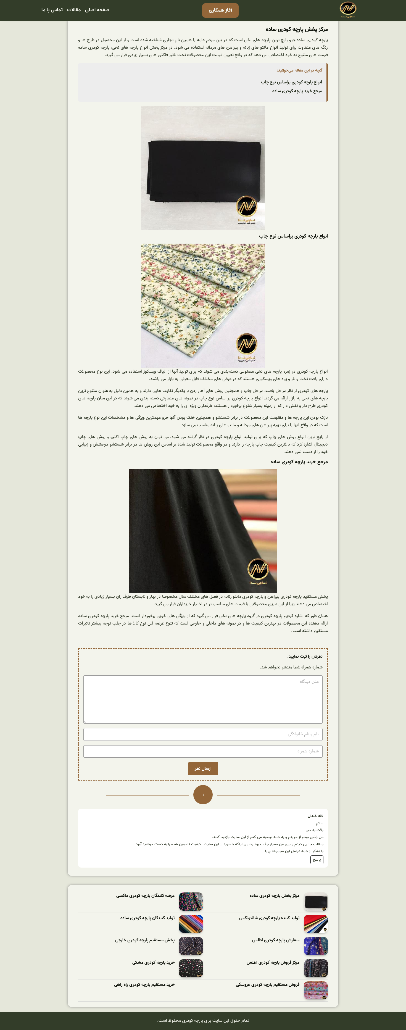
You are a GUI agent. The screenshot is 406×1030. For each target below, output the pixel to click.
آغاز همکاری (220, 10)
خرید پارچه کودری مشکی (153, 962)
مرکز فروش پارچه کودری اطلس (273, 962)
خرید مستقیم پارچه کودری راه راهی (144, 984)
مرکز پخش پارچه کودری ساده (274, 895)
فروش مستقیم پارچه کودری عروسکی (267, 984)
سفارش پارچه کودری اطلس (275, 940)
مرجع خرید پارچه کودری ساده (297, 91)
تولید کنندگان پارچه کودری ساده (147, 918)
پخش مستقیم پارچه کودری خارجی (145, 940)
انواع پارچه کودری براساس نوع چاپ (291, 82)
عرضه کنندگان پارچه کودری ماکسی (145, 895)
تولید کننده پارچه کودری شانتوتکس (269, 918)
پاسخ (317, 860)
